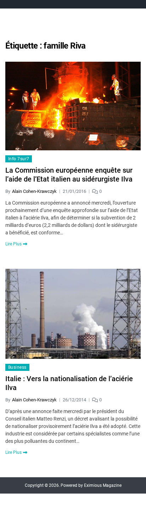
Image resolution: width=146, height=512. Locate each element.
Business (17, 367)
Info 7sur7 (18, 158)
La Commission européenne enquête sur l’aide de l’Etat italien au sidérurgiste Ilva (69, 174)
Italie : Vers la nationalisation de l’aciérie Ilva (69, 383)
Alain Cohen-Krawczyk (34, 191)
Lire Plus (13, 243)
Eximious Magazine (103, 485)
